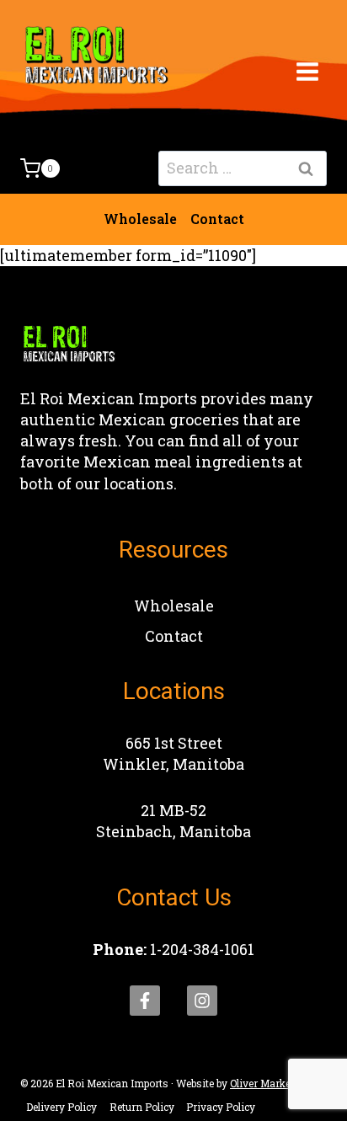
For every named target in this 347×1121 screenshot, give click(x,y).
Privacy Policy (220, 1107)
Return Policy (141, 1107)
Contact (217, 218)
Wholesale (140, 218)
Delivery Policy (61, 1107)
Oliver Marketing (270, 1083)
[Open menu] (307, 71)
